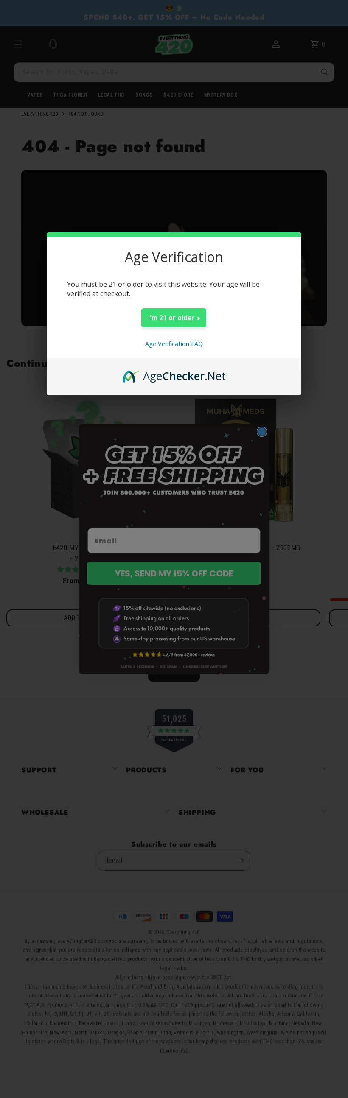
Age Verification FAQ (174, 344)
